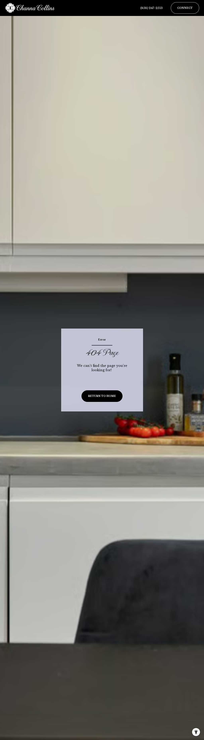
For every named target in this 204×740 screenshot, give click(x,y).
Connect (185, 7)
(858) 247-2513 (151, 8)
